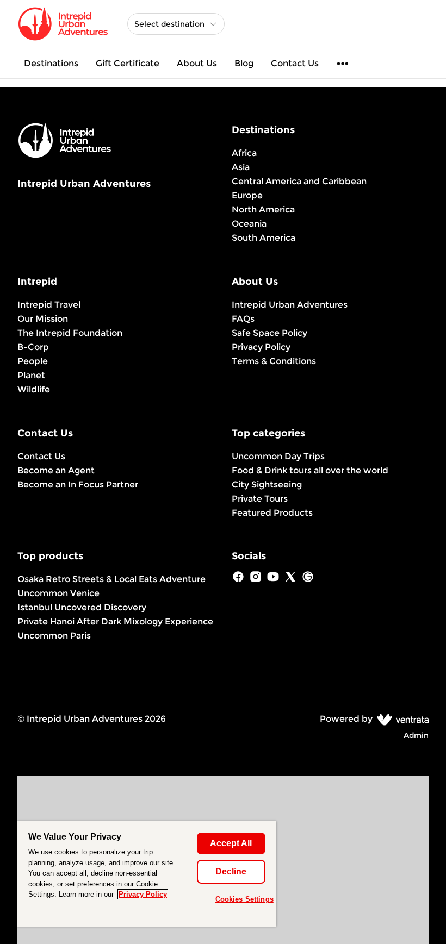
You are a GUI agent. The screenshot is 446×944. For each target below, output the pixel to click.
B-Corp (33, 347)
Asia (241, 167)
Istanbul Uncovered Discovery (81, 607)
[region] (146, 874)
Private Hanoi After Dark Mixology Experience (115, 621)
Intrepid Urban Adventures (290, 304)
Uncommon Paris (54, 635)
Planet (31, 375)
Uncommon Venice (58, 593)
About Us (197, 63)
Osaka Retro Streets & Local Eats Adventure (111, 579)
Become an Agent (56, 470)
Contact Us (295, 63)
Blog (243, 63)
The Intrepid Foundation (69, 333)
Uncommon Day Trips (278, 456)
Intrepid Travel (48, 304)
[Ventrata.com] (401, 719)
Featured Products (272, 513)
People (32, 361)
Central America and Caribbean (299, 181)
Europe (247, 195)
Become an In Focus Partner (77, 484)
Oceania (249, 223)
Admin (416, 735)
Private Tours (260, 498)
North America (263, 209)
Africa (244, 153)
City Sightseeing (267, 484)
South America (263, 238)
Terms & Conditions (274, 361)
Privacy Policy (261, 347)
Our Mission (42, 319)
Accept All (231, 843)
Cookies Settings (244, 899)
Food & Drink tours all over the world (310, 470)
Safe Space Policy (269, 333)
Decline (230, 871)
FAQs (243, 319)
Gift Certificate (127, 63)
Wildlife (33, 389)
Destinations (51, 63)
